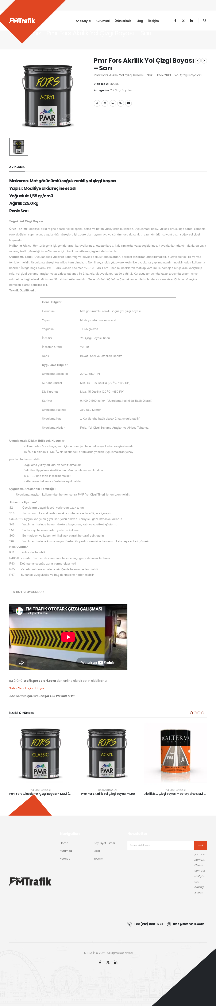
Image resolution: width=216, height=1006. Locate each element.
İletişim (153, 21)
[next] (204, 61)
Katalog (65, 858)
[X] (183, 20)
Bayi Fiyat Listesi (104, 843)
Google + (120, 103)
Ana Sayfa (83, 21)
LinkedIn (112, 103)
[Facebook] (175, 20)
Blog (139, 21)
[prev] (198, 61)
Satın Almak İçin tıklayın (26, 688)
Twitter (104, 103)
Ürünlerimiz (123, 21)
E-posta (128, 103)
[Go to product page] (40, 754)
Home (64, 843)
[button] (205, 20)
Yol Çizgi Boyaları (121, 90)
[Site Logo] (22, 21)
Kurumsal (102, 21)
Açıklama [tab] (17, 167)
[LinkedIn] (191, 20)
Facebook (97, 103)
